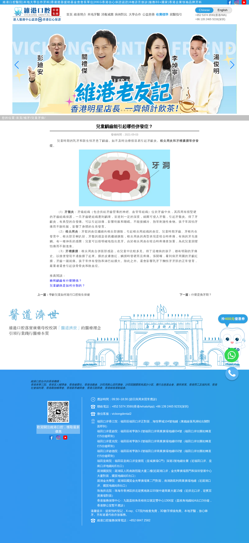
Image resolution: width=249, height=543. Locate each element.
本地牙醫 (93, 14)
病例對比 (121, 14)
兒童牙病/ (38, 117)
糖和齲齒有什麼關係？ (66, 280)
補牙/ (27, 117)
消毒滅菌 (107, 14)
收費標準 (162, 14)
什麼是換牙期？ (201, 294)
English (222, 10)
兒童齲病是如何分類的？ (67, 285)
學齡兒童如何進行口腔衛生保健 (69, 294)
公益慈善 (148, 14)
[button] (104, 110)
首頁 (69, 14)
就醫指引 (176, 14)
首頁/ (20, 117)
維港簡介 (80, 14)
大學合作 (135, 14)
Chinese (204, 10)
